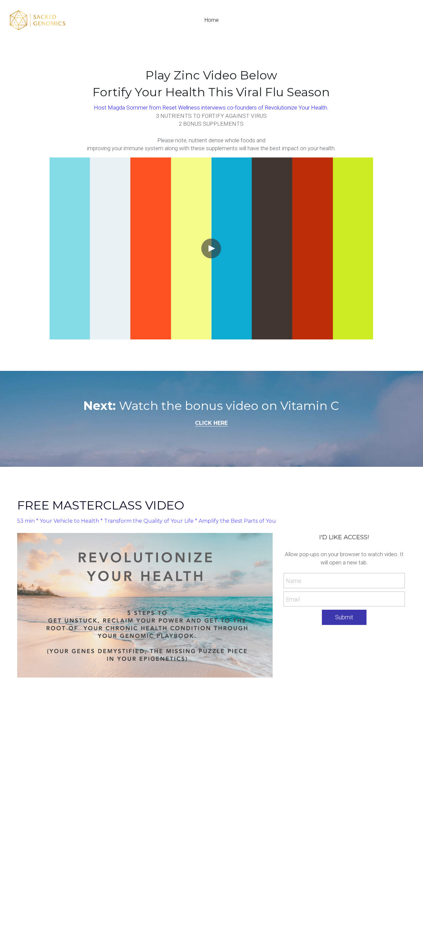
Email (293, 598)
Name (293, 580)
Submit (344, 617)
